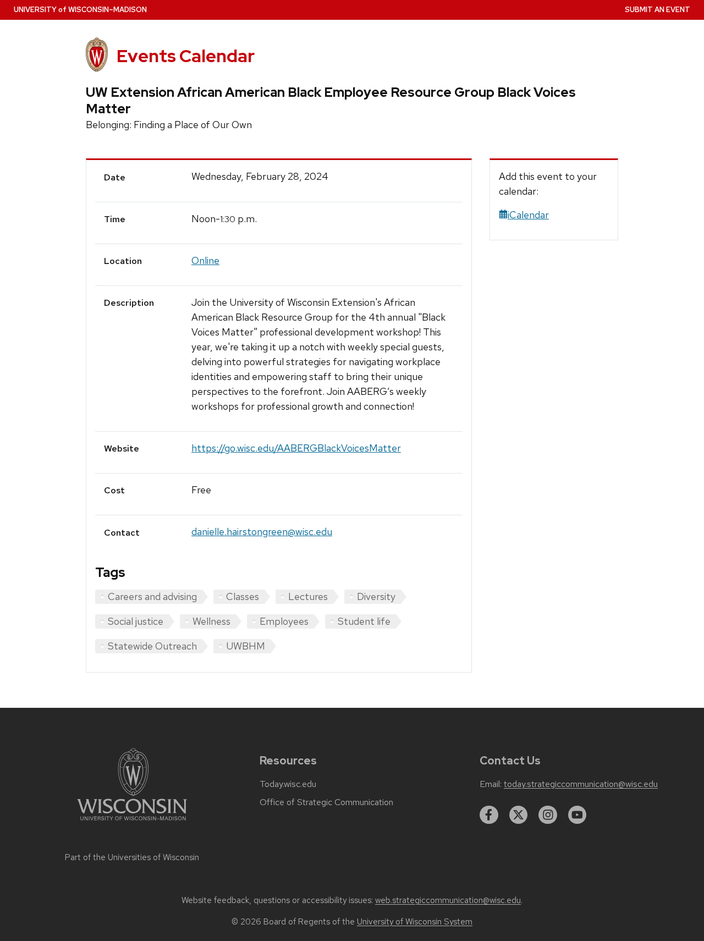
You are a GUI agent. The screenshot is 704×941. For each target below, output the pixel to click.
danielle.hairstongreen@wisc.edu (261, 531)
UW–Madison (80, 9)
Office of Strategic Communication (326, 802)
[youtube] (577, 815)
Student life (364, 621)
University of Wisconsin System (414, 921)
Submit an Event (657, 9)
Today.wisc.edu (288, 784)
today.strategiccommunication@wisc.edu (581, 784)
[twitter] (518, 815)
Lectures (308, 596)
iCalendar (528, 214)
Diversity (376, 596)
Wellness (211, 621)
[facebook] (489, 815)
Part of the (132, 857)
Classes (242, 596)
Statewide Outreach (152, 646)
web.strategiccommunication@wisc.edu (448, 900)
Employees (284, 621)
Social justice (135, 621)
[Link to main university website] (132, 822)
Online (205, 260)
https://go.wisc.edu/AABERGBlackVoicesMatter (296, 448)
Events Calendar (186, 56)
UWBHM (245, 646)
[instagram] (547, 815)
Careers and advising (152, 596)
